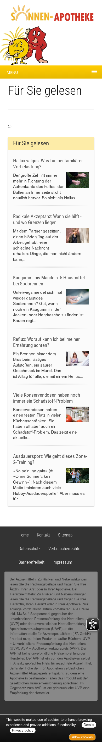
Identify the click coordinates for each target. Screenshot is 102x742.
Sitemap (65, 535)
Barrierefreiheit (31, 562)
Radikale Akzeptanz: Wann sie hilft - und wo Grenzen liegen (47, 219)
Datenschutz (29, 548)
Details (89, 725)
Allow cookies (82, 737)
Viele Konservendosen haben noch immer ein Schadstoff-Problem (46, 398)
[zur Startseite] (47, 12)
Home (24, 535)
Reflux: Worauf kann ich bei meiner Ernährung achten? (46, 342)
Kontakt (43, 535)
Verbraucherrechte (64, 548)
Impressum (62, 562)
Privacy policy (22, 730)
